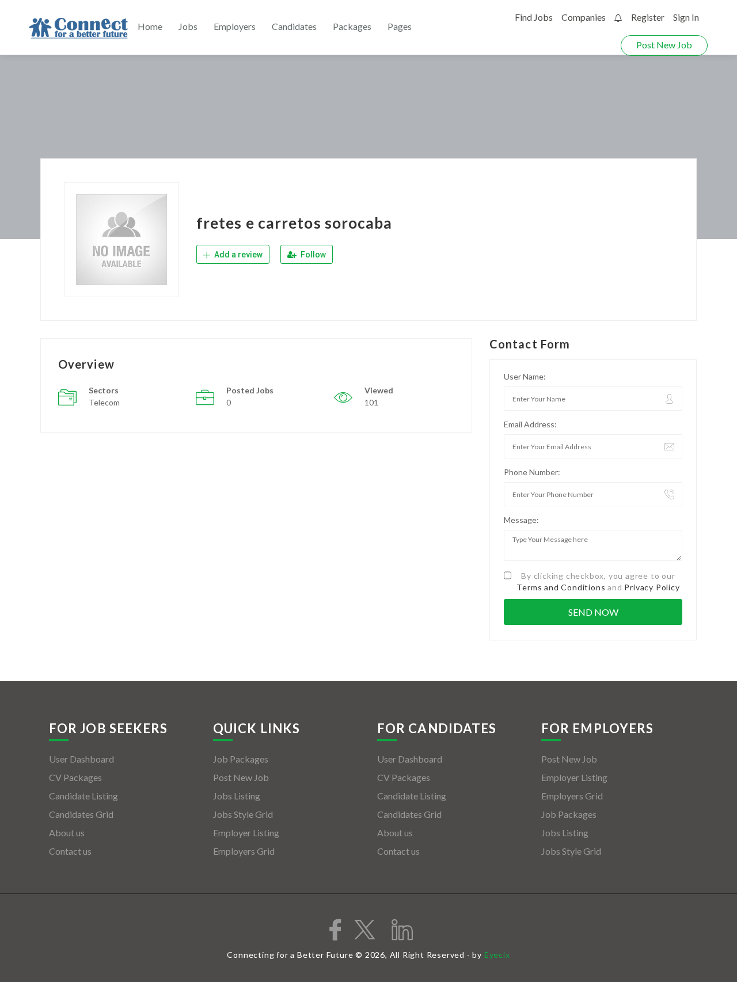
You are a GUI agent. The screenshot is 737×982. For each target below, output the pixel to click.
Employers (235, 26)
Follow (312, 254)
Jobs (187, 26)
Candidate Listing (83, 795)
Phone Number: (532, 472)
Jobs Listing (236, 795)
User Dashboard (81, 758)
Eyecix (497, 955)
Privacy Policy (651, 587)
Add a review (237, 254)
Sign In (686, 17)
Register (647, 17)
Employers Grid (244, 850)
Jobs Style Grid (243, 814)
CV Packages (75, 777)
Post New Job (664, 44)
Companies (583, 17)
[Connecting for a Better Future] (78, 28)
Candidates (294, 26)
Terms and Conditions (560, 587)
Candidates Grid (81, 814)
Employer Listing (246, 832)
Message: (521, 520)
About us (67, 832)
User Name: (525, 376)
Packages (352, 26)
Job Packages (240, 758)
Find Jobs (534, 17)
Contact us (70, 850)
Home (150, 26)
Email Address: (530, 424)
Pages (400, 26)
